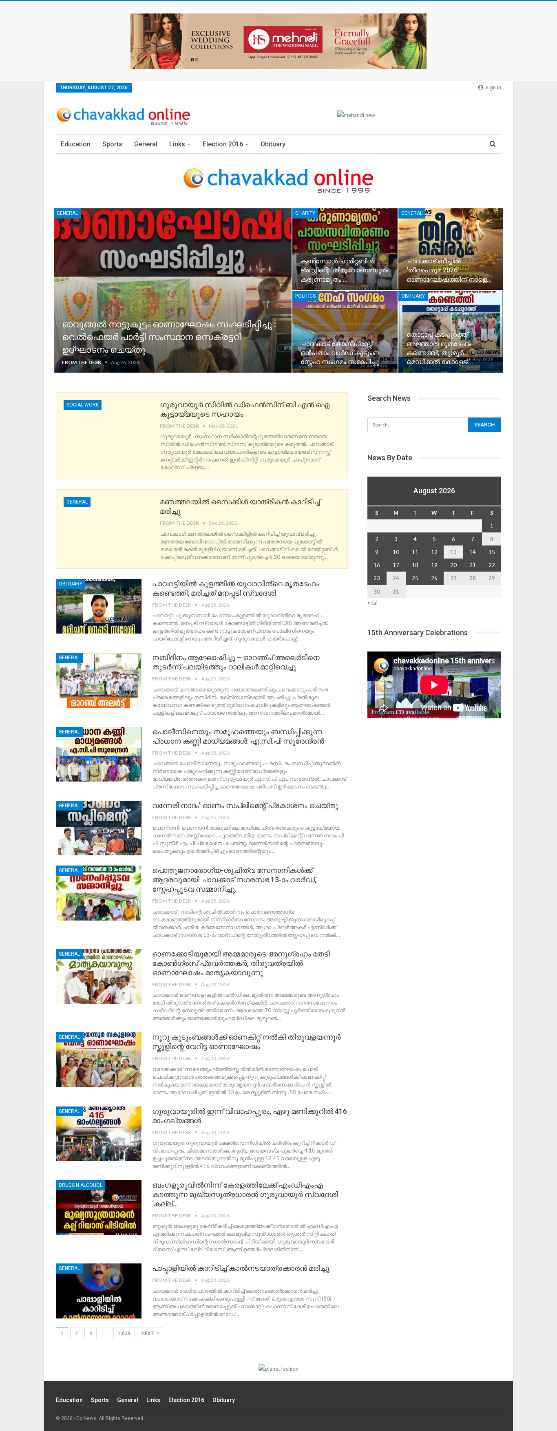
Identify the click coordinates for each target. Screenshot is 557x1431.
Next (148, 1333)
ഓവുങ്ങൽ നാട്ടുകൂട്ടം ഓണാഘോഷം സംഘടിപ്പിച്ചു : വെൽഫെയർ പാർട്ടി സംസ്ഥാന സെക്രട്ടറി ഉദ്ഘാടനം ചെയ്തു (169, 337)
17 (396, 565)
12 (434, 552)
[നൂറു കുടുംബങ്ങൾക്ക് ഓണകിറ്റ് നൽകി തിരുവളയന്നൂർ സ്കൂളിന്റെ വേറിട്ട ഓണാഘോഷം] (98, 1059)
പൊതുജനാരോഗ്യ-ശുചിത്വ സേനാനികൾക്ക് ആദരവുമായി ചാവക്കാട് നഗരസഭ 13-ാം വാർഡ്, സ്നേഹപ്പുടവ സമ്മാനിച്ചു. (234, 879)
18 (415, 565)
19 (434, 565)
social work (82, 405)
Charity (305, 213)
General (145, 144)
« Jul (372, 602)
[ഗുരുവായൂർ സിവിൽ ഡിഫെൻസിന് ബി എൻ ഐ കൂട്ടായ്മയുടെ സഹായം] (106, 427)
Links (177, 144)
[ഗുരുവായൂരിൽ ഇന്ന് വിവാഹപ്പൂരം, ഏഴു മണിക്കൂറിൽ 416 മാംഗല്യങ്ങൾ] (98, 1133)
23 (377, 578)
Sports (112, 144)
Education (76, 144)
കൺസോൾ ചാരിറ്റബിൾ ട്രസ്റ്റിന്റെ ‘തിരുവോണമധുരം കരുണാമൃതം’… (344, 270)
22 (491, 565)
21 (472, 565)
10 (396, 552)
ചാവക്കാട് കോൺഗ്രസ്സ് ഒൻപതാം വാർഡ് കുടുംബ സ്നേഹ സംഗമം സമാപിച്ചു (340, 353)
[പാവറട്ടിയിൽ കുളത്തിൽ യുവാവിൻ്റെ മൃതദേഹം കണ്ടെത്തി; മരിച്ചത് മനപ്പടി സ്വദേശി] (98, 606)
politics (305, 296)
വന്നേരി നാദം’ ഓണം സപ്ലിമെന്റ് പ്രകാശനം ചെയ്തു (245, 805)
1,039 (124, 1333)
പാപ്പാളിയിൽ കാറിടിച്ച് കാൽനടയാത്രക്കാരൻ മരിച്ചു (240, 1268)
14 (472, 552)
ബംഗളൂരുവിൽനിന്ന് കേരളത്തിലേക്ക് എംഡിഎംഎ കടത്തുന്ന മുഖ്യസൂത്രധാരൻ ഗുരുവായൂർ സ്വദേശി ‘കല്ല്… (245, 1194)
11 (415, 552)
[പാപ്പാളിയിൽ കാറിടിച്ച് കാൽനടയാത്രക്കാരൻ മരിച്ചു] (98, 1290)
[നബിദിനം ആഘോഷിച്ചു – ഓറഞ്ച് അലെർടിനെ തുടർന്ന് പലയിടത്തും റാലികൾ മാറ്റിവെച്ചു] (98, 680)
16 (377, 565)
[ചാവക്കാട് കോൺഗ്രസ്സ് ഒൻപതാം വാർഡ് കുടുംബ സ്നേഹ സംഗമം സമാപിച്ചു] (345, 332)
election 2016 (223, 144)
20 (453, 565)
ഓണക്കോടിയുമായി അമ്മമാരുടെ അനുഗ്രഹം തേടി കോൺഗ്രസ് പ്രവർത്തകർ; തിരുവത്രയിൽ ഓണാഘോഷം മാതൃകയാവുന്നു (241, 963)
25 (415, 578)
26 (434, 578)
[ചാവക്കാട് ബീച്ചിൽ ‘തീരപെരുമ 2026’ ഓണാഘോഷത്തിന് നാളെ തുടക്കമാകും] (451, 249)
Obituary (273, 144)
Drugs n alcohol (80, 1185)
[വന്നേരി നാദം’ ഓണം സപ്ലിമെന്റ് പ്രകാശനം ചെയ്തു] (98, 828)
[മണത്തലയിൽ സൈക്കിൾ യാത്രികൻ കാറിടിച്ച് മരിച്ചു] (106, 524)
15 (491, 552)
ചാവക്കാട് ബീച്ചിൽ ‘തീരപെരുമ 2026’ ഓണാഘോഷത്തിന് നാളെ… (449, 270)
